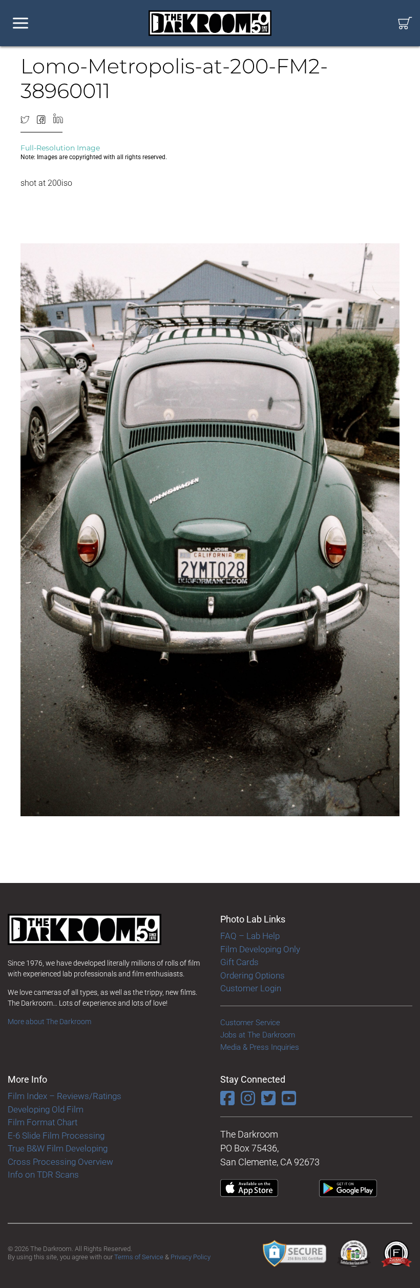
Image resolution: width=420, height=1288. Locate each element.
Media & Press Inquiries (259, 1047)
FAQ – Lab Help (250, 936)
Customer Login (250, 988)
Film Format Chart (42, 1122)
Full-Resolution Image (60, 147)
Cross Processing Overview (60, 1162)
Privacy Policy (191, 1257)
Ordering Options (252, 975)
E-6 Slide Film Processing (56, 1135)
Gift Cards (239, 962)
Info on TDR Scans (43, 1174)
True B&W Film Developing (58, 1148)
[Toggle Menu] (20, 23)
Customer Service (250, 1022)
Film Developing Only (260, 949)
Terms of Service (138, 1257)
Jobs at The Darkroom (257, 1035)
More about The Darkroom (49, 1021)
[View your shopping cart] (405, 23)
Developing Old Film (45, 1109)
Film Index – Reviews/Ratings (64, 1096)
